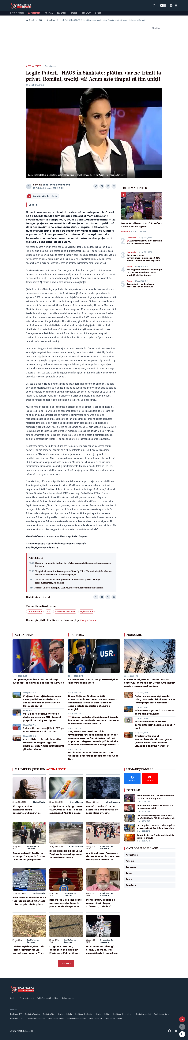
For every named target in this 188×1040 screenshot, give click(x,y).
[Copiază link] (95, 186)
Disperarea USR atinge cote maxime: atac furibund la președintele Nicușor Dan (65, 903)
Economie (125, 232)
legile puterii (86, 611)
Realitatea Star (48, 1014)
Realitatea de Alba (17, 1018)
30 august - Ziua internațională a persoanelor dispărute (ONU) (26, 811)
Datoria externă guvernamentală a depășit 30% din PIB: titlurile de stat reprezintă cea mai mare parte (144, 259)
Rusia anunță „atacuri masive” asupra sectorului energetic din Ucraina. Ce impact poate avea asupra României (149, 683)
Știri (40, 20)
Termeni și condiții (27, 998)
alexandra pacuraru (65, 611)
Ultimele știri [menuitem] (17, 13)
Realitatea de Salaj (65, 1014)
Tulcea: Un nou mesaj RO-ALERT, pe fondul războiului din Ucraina (68, 587)
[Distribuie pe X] (113, 186)
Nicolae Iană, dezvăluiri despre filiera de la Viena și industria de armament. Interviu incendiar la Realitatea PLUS (93, 720)
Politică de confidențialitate (47, 998)
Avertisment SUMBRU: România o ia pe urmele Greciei (144, 242)
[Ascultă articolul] (182, 1019)
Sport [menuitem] (98, 13)
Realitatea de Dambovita (76, 1018)
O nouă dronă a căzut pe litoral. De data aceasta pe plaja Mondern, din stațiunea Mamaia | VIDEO (102, 811)
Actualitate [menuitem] (34, 13)
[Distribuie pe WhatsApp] (107, 186)
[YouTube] (176, 5)
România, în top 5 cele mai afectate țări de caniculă (140, 285)
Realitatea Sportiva (32, 1014)
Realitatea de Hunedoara (123, 1014)
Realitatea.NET (16, 1014)
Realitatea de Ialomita (83, 1014)
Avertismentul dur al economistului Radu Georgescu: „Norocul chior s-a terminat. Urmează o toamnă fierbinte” (153, 740)
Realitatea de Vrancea (36, 1018)
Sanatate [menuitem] (86, 13)
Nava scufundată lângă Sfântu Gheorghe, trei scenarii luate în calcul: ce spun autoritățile (101, 951)
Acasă (31, 20)
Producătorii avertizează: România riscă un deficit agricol (141, 225)
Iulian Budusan (113, 802)
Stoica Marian (39, 802)
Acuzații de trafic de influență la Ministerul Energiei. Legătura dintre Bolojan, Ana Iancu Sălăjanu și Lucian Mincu (43, 744)
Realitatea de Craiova (113, 1018)
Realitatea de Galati (143, 1014)
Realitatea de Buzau (162, 1014)
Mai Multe (66, 963)
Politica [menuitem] (49, 13)
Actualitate (51, 20)
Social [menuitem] (74, 13)
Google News (88, 620)
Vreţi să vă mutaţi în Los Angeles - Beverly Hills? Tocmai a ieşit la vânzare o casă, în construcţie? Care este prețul (73, 573)
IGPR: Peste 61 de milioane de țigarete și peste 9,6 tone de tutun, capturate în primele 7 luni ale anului (29, 902)
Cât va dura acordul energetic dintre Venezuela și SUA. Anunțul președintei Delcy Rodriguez (68, 581)
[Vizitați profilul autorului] (29, 186)
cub (48, 611)
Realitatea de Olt (95, 1018)
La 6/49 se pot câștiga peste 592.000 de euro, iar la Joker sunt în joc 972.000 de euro (65, 810)
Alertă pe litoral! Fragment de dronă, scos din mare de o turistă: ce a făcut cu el (103, 856)
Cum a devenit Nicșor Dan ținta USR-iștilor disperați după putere (93, 681)
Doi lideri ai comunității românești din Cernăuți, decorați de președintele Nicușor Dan (93, 756)
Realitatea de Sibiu (103, 1014)
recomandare (35, 611)
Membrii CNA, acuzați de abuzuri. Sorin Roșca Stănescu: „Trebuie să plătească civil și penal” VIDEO (100, 906)
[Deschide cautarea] (154, 5)
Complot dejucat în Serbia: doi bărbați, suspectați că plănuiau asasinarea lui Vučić (73, 564)
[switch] (163, 5)
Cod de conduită (68, 998)
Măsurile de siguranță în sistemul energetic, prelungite (154, 712)
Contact (13, 998)
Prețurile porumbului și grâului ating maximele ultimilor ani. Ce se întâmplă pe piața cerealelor (155, 699)
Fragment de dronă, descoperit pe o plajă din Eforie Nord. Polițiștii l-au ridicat (63, 951)
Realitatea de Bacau (56, 1018)
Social (129, 266)
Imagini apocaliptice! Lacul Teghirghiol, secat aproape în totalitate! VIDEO (65, 854)
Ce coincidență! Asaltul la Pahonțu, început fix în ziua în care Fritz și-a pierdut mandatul (29, 858)
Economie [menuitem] (61, 13)
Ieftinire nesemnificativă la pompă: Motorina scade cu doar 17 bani (155, 725)
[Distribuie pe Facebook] (101, 186)
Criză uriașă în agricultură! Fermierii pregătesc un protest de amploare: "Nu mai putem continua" (29, 951)
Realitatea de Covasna (56, 184)
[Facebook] (171, 5)
